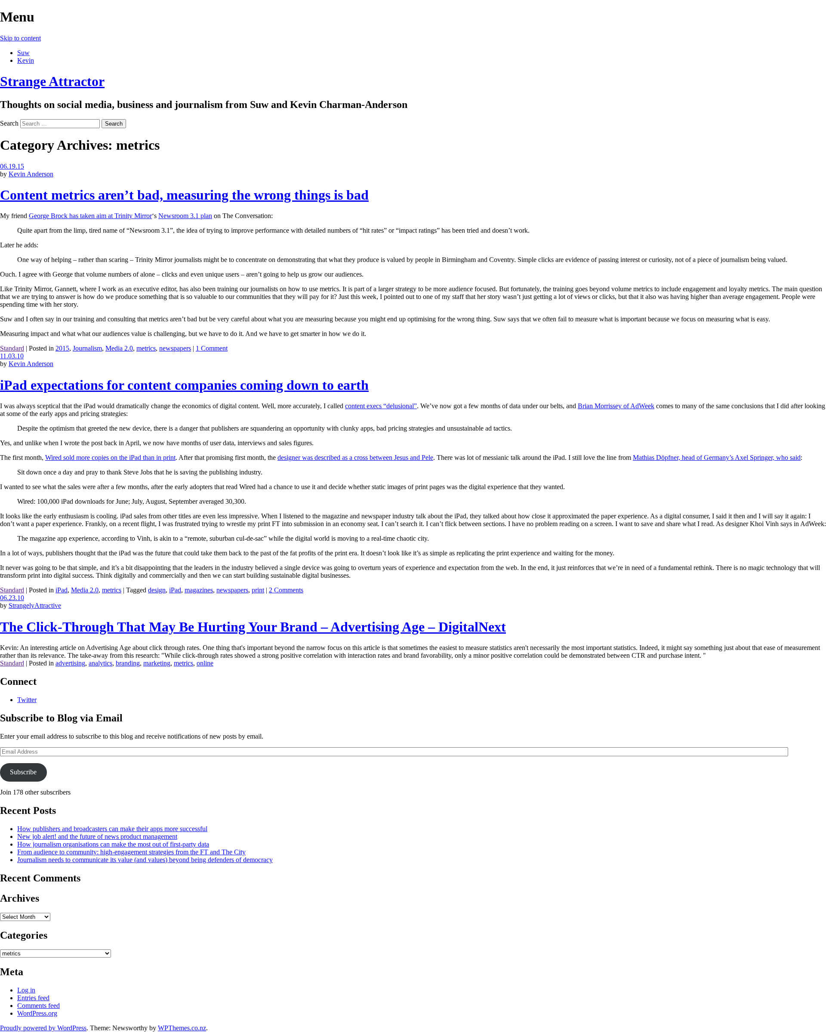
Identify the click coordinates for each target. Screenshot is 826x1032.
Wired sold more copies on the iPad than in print (110, 457)
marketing (156, 663)
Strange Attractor (52, 81)
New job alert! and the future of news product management (97, 836)
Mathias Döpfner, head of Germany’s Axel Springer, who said (717, 457)
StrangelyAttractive (35, 605)
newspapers (175, 348)
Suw (23, 52)
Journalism (87, 348)
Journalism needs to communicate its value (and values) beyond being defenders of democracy (145, 859)
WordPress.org (37, 1013)
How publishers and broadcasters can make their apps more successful (112, 828)
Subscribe (23, 772)
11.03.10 (12, 356)
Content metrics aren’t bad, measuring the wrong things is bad (184, 195)
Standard (12, 348)
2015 (62, 348)
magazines (199, 590)
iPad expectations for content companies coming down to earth (184, 385)
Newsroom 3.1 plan (185, 215)
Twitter (27, 699)
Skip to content (20, 38)
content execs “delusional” (381, 406)
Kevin (25, 60)
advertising (70, 663)
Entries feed (33, 997)
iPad (61, 590)
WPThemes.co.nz (182, 1028)
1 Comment (212, 348)
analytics (100, 663)
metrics (146, 348)
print (258, 590)
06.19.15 (12, 166)
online (205, 663)
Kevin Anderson (31, 174)
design (157, 590)
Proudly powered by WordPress (43, 1028)
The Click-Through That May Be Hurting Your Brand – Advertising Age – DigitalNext (253, 627)
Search (9, 123)
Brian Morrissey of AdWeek (616, 406)
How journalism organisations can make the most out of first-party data (113, 844)
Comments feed (38, 1005)
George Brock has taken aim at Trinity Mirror (90, 215)
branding (128, 663)
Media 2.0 (119, 348)
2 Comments (286, 590)
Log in (26, 990)
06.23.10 (12, 597)
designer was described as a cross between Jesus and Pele (355, 457)
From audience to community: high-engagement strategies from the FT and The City (131, 852)
